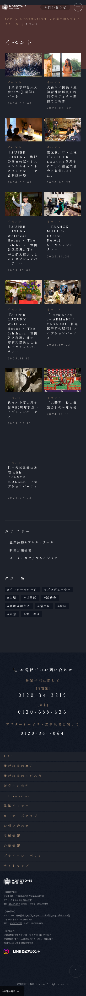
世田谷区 (33, 614)
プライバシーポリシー (25, 856)
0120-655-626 (26, 919)
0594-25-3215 (14, 904)
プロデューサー (59, 589)
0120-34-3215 (26, 900)
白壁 (13, 597)
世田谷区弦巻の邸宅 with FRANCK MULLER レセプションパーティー (23, 479)
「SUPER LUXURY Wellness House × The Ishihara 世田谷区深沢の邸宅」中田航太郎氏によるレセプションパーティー (23, 245)
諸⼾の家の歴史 (19, 766)
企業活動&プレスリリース (32, 542)
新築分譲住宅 (21, 550)
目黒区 (31, 597)
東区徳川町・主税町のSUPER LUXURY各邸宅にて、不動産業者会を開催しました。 (62, 164)
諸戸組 (45, 606)
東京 (13, 614)
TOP (8, 756)
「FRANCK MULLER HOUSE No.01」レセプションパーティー (62, 238)
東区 (63, 606)
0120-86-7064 (43, 733)
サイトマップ (17, 866)
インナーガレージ (23, 589)
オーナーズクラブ (21, 816)
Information (17, 796)
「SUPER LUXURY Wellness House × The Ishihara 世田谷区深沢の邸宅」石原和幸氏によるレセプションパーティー (23, 333)
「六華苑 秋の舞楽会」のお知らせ (62, 405)
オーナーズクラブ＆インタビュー (37, 558)
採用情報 (12, 836)
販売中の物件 (17, 786)
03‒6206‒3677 (16, 923)
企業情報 (12, 846)
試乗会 (51, 597)
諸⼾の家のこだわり (23, 776)
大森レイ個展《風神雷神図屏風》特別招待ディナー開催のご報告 (62, 94)
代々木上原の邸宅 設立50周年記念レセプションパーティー (25, 409)
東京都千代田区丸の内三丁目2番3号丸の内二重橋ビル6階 (43, 915)
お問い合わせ (17, 826)
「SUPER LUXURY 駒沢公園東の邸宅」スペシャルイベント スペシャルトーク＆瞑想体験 (25, 164)
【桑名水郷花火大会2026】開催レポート (23, 92)
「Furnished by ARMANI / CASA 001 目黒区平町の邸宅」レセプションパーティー (62, 326)
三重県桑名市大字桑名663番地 (30, 896)
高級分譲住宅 (20, 606)
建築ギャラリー (19, 806)
